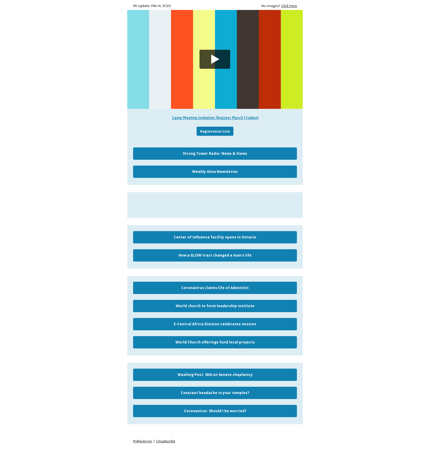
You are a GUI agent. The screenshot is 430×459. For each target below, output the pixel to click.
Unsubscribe (165, 441)
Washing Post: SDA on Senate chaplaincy (215, 374)
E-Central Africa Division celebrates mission (215, 324)
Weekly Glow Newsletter (215, 171)
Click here (289, 6)
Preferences (142, 441)
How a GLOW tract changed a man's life (215, 255)
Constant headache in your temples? (215, 392)
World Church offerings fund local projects (215, 342)
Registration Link (215, 131)
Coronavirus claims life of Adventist (215, 287)
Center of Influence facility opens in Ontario (215, 237)
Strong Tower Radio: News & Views (215, 153)
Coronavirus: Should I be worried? (215, 410)
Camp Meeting (185, 117)
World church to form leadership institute (215, 305)
